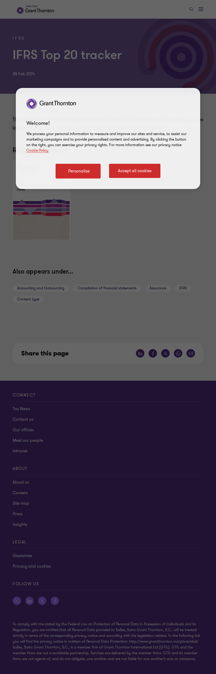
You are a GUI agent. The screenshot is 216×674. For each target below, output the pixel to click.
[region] (108, 138)
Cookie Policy (37, 150)
